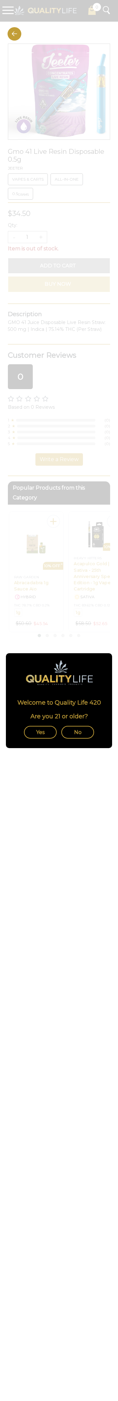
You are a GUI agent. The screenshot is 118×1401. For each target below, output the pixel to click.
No (78, 732)
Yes (40, 732)
